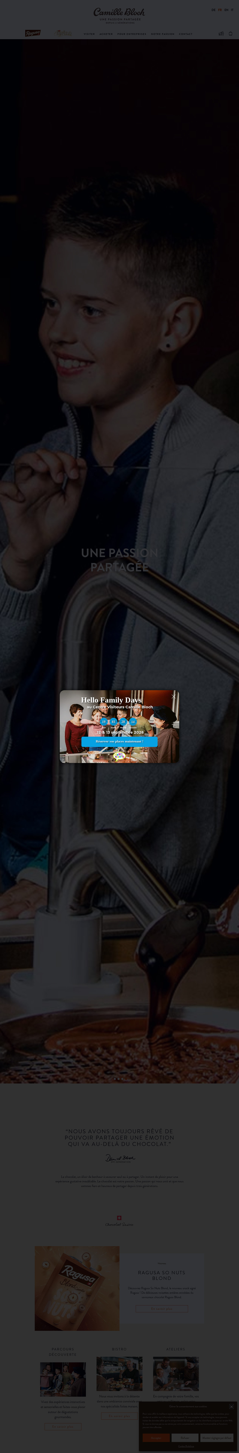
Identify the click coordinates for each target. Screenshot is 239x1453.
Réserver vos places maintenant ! (119, 741)
